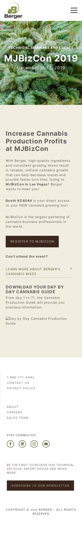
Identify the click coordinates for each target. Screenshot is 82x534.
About (13, 406)
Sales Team (17, 417)
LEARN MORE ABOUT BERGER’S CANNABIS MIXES (33, 271)
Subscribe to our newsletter (40, 485)
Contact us (18, 382)
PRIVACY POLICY (21, 388)
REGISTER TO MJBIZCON (32, 241)
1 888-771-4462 (20, 377)
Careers (15, 412)
